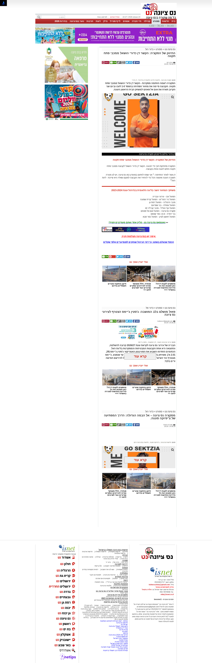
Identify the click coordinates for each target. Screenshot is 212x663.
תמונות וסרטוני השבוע (112, 566)
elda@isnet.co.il (167, 594)
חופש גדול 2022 (100, 609)
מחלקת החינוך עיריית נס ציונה (117, 596)
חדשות (165, 21)
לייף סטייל (115, 21)
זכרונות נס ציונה (109, 575)
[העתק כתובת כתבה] (121, 63)
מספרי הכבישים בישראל (119, 644)
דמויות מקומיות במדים (90, 569)
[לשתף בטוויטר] (128, 63)
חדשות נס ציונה (165, 442)
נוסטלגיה (124, 573)
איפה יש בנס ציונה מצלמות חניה (138, 236)
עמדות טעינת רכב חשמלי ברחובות (115, 650)
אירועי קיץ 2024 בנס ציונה (118, 635)
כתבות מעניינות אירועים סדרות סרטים (96, 612)
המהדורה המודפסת (120, 605)
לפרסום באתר (102, 17)
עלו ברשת (98, 566)
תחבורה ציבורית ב (92, 616)
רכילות (125, 566)
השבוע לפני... (123, 575)
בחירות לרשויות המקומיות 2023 (114, 598)
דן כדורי (134, 80)
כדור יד (151, 25)
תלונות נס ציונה (105, 586)
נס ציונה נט (169, 49)
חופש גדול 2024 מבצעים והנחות (96, 614)
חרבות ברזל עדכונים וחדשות (116, 602)
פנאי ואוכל (124, 593)
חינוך (126, 557)
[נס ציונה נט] (157, 562)
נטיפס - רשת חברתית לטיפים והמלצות (114, 621)
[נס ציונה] (159, 18)
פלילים (125, 552)
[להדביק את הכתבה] (112, 257)
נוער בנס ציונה (77, 21)
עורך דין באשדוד (122, 628)
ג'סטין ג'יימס (142, 342)
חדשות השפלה (100, 552)
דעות (98, 21)
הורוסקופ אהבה (122, 637)
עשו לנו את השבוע (107, 569)
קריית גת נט (123, 630)
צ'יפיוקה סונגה (154, 442)
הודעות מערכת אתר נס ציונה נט (113, 611)
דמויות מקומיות (122, 569)
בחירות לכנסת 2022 (120, 612)
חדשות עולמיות (120, 553)
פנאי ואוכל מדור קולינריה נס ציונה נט (112, 591)
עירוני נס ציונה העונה (164, 342)
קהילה (147, 21)
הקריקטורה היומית (108, 616)
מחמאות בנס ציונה (121, 586)
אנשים (126, 21)
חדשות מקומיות (114, 552)
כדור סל (160, 25)
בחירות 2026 (61, 21)
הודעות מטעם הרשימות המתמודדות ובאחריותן (111, 600)
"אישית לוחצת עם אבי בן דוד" (117, 582)
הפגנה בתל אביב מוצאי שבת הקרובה (114, 647)
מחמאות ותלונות (121, 584)
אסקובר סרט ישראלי (120, 638)
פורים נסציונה (123, 649)
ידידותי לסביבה (121, 564)
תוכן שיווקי (124, 578)
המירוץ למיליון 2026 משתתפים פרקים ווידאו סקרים (109, 618)
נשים (97, 605)
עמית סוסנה (123, 640)
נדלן (105, 21)
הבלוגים (125, 607)
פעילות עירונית (108, 557)
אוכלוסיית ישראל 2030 (119, 645)
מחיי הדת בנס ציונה (111, 559)
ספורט (156, 21)
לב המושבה (152, 342)
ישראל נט (124, 624)
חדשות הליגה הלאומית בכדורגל (149, 80)
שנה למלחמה (122, 616)
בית (173, 21)
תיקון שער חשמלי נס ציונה (118, 626)
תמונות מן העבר (95, 575)
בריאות (118, 557)
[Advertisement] (137, 74)
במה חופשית (99, 582)
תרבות (90, 21)
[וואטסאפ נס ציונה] (125, 229)
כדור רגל (170, 25)
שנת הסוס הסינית (121, 642)
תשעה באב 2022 (93, 611)
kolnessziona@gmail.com (159, 585)
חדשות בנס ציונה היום (141, 442)
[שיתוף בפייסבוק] (136, 63)
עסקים (115, 578)
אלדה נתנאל (147, 590)
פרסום (125, 633)
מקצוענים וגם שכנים (103, 578)
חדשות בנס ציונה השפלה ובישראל (113, 550)
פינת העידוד (123, 604)
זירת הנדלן (115, 607)
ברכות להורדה (114, 609)
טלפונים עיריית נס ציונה (117, 595)
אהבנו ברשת (106, 605)
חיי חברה (136, 21)
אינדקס (125, 589)
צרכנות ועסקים (121, 577)
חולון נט (125, 631)
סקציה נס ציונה (166, 80)
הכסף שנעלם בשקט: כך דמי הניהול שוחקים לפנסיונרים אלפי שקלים (138, 242)
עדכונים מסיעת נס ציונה (119, 614)
